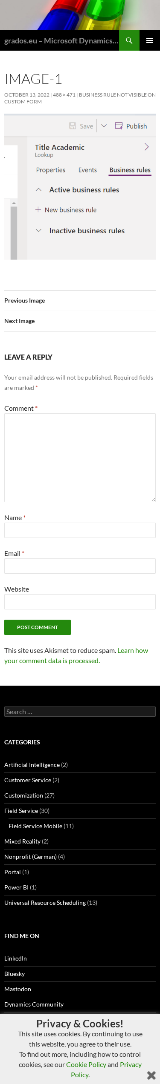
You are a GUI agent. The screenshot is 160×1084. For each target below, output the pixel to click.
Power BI (16, 887)
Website (16, 589)
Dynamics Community (34, 1004)
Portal (12, 871)
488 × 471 (64, 95)
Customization (23, 795)
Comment (21, 408)
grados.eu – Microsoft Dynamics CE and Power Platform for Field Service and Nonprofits (61, 40)
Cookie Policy (86, 1064)
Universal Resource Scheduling (45, 902)
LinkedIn (15, 958)
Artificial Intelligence (32, 764)
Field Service (21, 810)
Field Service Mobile (35, 825)
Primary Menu (150, 40)
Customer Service (27, 780)
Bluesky (14, 973)
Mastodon (17, 988)
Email (14, 553)
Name (15, 517)
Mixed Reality (22, 841)
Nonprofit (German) (30, 856)
